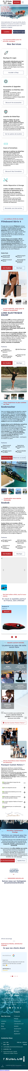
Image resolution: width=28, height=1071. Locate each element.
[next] (24, 284)
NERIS (23, 1065)
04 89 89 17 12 (7, 1049)
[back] (3, 284)
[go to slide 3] (18, 301)
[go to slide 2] (11, 301)
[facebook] (13, 1008)
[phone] (15, 1008)
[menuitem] (20, 1016)
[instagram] (7, 1008)
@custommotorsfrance (14, 883)
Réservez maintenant (4, 1070)
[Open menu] (22, 2)
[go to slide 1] (4, 301)
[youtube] (10, 1008)
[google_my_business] (18, 1008)
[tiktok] (21, 1008)
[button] (12, 637)
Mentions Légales (15, 1066)
